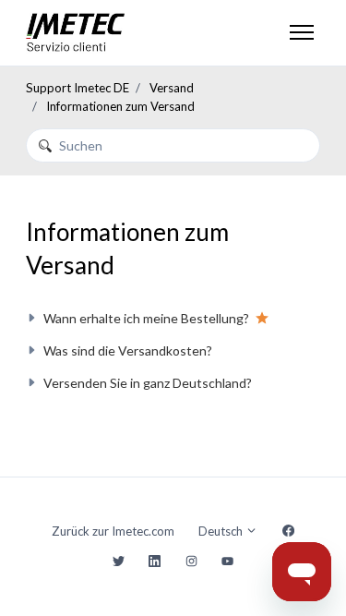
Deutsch (221, 531)
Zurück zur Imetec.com (113, 531)
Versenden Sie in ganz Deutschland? (147, 383)
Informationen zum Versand (120, 106)
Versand (171, 87)
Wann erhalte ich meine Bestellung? (146, 318)
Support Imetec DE (77, 87)
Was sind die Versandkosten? (127, 350)
